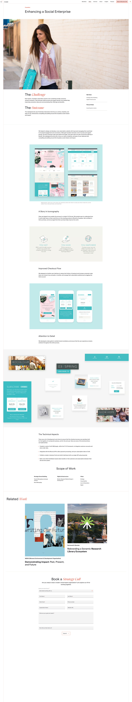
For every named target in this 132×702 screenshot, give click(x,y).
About (101, 1)
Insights (106, 1)
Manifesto (84, 1)
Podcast (112, 1)
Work (90, 1)
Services (95, 1)
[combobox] (39, 591)
